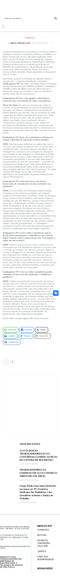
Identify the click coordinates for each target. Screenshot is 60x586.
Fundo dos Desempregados (45, 558)
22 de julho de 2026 (28, 502)
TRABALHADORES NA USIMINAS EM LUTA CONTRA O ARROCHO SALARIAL (38, 472)
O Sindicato (43, 530)
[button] (3, 26)
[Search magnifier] (55, 18)
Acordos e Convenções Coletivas (43, 543)
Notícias (30, 38)
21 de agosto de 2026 (29, 464)
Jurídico (41, 551)
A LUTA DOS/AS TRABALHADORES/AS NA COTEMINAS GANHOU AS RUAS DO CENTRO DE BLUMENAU (38, 455)
